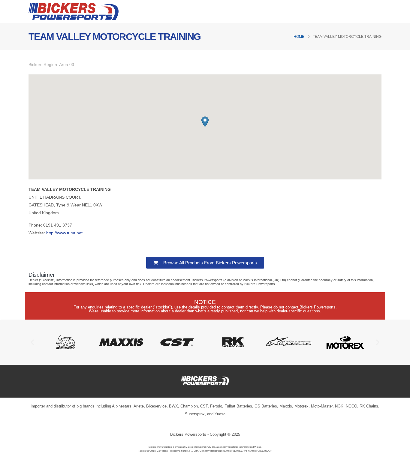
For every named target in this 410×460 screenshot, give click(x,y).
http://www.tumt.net (64, 232)
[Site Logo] (74, 11)
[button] (205, 121)
